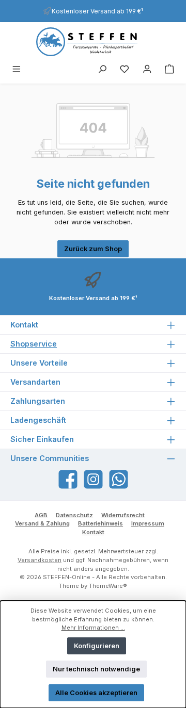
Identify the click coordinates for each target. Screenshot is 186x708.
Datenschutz (74, 515)
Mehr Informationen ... (93, 627)
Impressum (147, 523)
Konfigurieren (96, 646)
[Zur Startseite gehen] (93, 41)
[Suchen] (102, 69)
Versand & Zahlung (42, 523)
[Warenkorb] (169, 69)
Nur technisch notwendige (96, 669)
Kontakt (93, 532)
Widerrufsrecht (123, 515)
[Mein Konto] (147, 69)
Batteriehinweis (100, 523)
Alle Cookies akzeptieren (96, 693)
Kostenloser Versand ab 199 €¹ (97, 11)
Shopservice (33, 343)
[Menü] (16, 69)
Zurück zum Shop (93, 249)
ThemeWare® (108, 585)
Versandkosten (39, 560)
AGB (41, 515)
